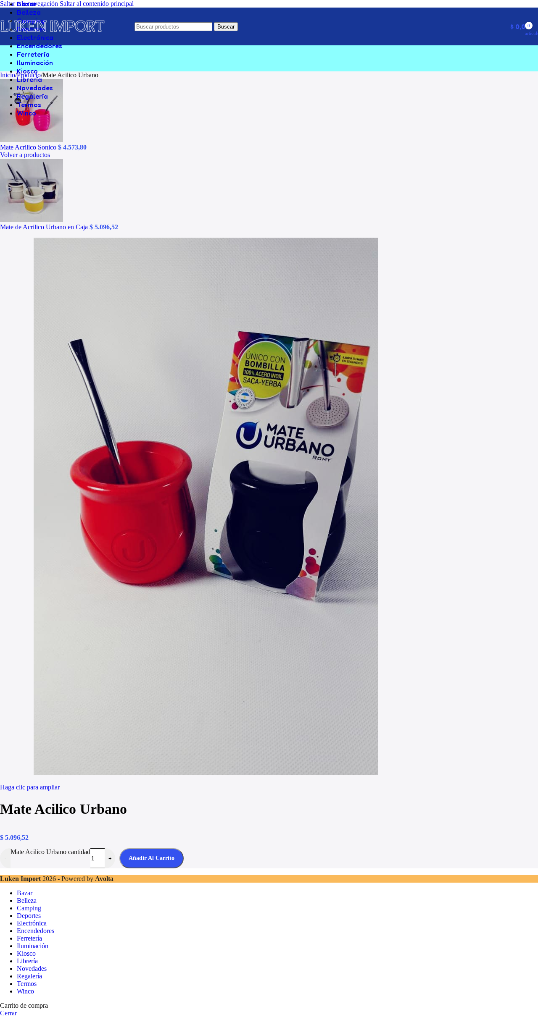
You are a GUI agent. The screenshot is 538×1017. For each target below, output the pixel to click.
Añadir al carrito (151, 858)
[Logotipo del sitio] (52, 37)
